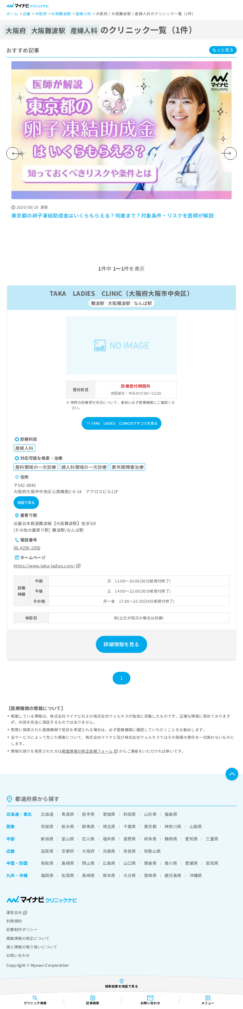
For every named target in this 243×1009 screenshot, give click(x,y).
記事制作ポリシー (22, 929)
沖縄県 (196, 875)
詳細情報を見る (121, 644)
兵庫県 (109, 851)
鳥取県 (47, 863)
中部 (10, 839)
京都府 (67, 851)
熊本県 (109, 875)
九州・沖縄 (17, 875)
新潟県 (47, 839)
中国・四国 (17, 863)
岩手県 (88, 814)
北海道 (12, 814)
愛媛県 (191, 863)
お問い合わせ (18, 955)
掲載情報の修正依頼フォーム (87, 751)
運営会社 (14, 912)
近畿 (10, 851)
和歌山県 (152, 851)
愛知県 (191, 839)
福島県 (171, 814)
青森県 (67, 814)
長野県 (129, 839)
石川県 (88, 839)
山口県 (129, 863)
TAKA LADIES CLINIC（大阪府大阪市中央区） (121, 293)
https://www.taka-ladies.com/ (44, 566)
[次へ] (230, 153)
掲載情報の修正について (27, 938)
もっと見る (223, 50)
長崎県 (88, 875)
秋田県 (129, 814)
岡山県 (88, 863)
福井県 (109, 839)
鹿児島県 (173, 875)
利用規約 (14, 920)
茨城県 (47, 826)
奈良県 (129, 851)
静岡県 (171, 839)
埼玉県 (109, 826)
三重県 (212, 839)
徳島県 (150, 863)
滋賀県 (47, 851)
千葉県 (129, 826)
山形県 (150, 814)
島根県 (67, 863)
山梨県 (196, 826)
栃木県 (67, 826)
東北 (27, 814)
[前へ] (12, 153)
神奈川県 (173, 826)
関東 (10, 826)
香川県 (171, 863)
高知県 (212, 863)
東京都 (150, 826)
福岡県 (47, 875)
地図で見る (26, 502)
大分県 (129, 875)
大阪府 (88, 851)
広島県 (109, 863)
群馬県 (88, 826)
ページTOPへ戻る (232, 774)
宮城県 (109, 814)
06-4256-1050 (27, 548)
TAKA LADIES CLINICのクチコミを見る (124, 423)
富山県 (67, 839)
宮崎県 (150, 875)
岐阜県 (150, 839)
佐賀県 (67, 875)
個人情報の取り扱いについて (31, 946)
